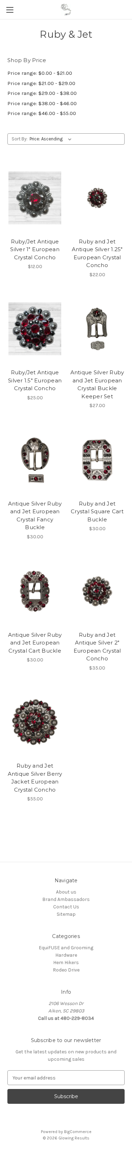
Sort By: (19, 138)
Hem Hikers (66, 963)
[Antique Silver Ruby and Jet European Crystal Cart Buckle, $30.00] (34, 591)
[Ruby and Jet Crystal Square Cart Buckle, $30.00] (97, 460)
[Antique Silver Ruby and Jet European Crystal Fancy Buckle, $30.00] (34, 460)
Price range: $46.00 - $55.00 (41, 113)
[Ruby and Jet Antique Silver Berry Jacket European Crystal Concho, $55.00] (34, 722)
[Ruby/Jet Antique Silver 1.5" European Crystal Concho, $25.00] (34, 329)
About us (66, 892)
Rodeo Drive (66, 970)
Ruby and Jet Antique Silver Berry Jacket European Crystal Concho (35, 777)
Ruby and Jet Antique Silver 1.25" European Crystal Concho (97, 253)
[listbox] (52, 139)
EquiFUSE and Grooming (66, 948)
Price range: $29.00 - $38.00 (42, 93)
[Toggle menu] (9, 9)
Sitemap (66, 914)
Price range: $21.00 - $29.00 (41, 83)
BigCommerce (78, 1131)
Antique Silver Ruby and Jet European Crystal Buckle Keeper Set (97, 384)
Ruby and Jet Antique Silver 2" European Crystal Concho (97, 646)
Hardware (66, 955)
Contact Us (66, 907)
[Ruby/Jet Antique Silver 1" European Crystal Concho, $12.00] (34, 198)
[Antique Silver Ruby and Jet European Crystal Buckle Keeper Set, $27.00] (97, 329)
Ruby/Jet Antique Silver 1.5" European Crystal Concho (35, 380)
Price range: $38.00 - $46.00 (42, 103)
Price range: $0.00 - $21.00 (39, 73)
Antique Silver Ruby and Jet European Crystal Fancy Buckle (35, 515)
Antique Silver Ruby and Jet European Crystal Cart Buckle (35, 642)
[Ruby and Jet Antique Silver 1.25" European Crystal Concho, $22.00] (97, 198)
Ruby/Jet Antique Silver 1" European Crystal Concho (34, 249)
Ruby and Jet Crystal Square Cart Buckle (97, 511)
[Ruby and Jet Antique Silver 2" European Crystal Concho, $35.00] (97, 591)
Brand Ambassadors (66, 899)
